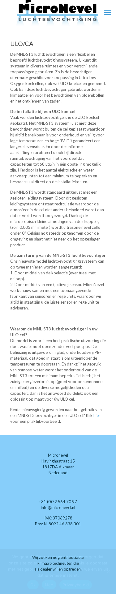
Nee (49, 584)
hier (96, 415)
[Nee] (108, 571)
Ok (33, 584)
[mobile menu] (107, 12)
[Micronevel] (58, 13)
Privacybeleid (75, 584)
